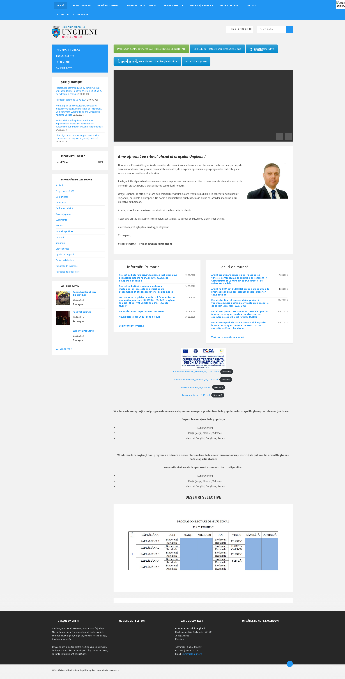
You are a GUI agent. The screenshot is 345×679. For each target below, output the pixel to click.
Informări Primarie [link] (143, 266)
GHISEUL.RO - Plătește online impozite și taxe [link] (217, 48)
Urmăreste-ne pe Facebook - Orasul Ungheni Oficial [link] (149, 61)
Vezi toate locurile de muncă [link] (227, 337)
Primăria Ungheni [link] (108, 5)
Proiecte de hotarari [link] (65, 260)
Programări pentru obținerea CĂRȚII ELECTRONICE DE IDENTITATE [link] (151, 48)
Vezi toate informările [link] (131, 325)
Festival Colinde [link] (82, 311)
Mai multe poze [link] (64, 349)
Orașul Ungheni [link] (81, 5)
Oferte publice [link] (62, 248)
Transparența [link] (65, 56)
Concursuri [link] (61, 202)
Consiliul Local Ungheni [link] (141, 5)
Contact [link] (251, 5)
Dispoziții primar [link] (64, 214)
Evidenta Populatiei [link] (84, 330)
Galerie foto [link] (64, 68)
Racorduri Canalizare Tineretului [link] (84, 293)
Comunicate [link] (62, 196)
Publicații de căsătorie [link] (66, 266)
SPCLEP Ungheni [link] (229, 5)
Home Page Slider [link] (64, 231)
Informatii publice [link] (68, 49)
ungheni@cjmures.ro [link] (192, 653)
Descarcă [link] (226, 371)
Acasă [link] (60, 5)
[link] (340, 4)
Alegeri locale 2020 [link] (65, 191)
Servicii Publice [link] (173, 5)
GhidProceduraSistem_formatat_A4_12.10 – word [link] (196, 371)
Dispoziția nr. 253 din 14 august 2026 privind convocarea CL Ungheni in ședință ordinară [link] (78, 137)
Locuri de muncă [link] (233, 266)
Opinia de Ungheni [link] (65, 254)
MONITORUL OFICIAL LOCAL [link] (72, 14)
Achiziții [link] (59, 185)
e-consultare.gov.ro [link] (196, 61)
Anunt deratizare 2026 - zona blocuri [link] (139, 316)
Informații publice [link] (201, 5)
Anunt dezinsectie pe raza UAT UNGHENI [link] (141, 311)
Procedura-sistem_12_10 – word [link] (196, 387)
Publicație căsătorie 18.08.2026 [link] (71, 99)
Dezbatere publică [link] (64, 208)
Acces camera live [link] (264, 48)
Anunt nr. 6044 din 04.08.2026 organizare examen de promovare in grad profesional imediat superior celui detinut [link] (240, 291)
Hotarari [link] (60, 237)
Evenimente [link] (63, 62)
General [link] (59, 225)
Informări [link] (60, 243)
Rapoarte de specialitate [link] (67, 271)
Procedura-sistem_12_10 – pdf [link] (196, 395)
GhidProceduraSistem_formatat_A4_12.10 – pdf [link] (196, 379)
